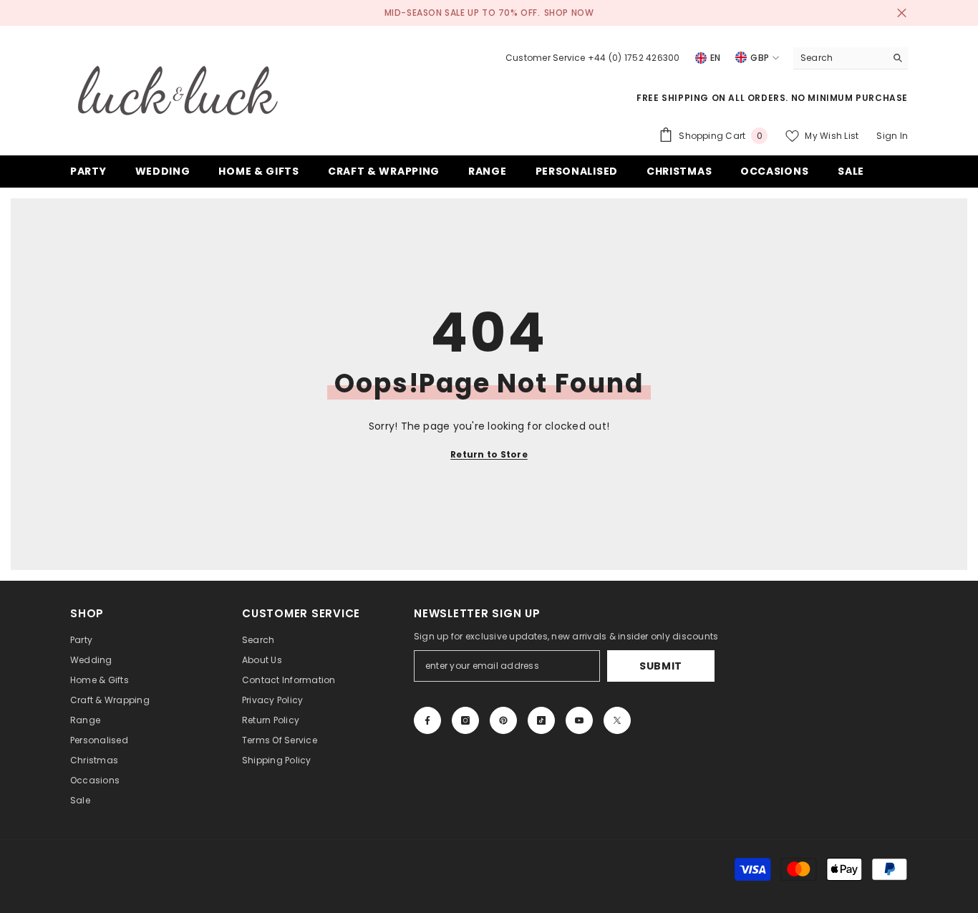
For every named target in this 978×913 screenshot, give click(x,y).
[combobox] (839, 58)
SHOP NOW (569, 12)
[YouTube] (579, 720)
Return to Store (489, 454)
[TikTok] (541, 720)
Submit (660, 666)
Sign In (892, 136)
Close (902, 13)
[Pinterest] (503, 720)
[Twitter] (617, 720)
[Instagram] (465, 720)
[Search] (850, 58)
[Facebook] (427, 720)
